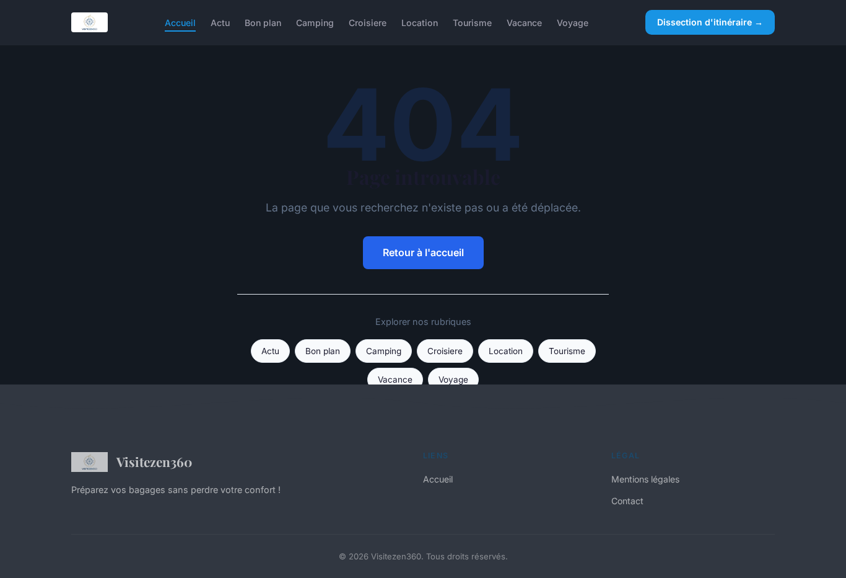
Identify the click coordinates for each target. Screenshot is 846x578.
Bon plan (263, 22)
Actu (220, 22)
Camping (315, 22)
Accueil (180, 22)
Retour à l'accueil (423, 252)
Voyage (572, 22)
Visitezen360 (154, 461)
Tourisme (472, 22)
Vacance (524, 22)
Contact (627, 501)
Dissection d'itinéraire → (710, 22)
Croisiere (367, 22)
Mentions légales (645, 479)
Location (419, 22)
